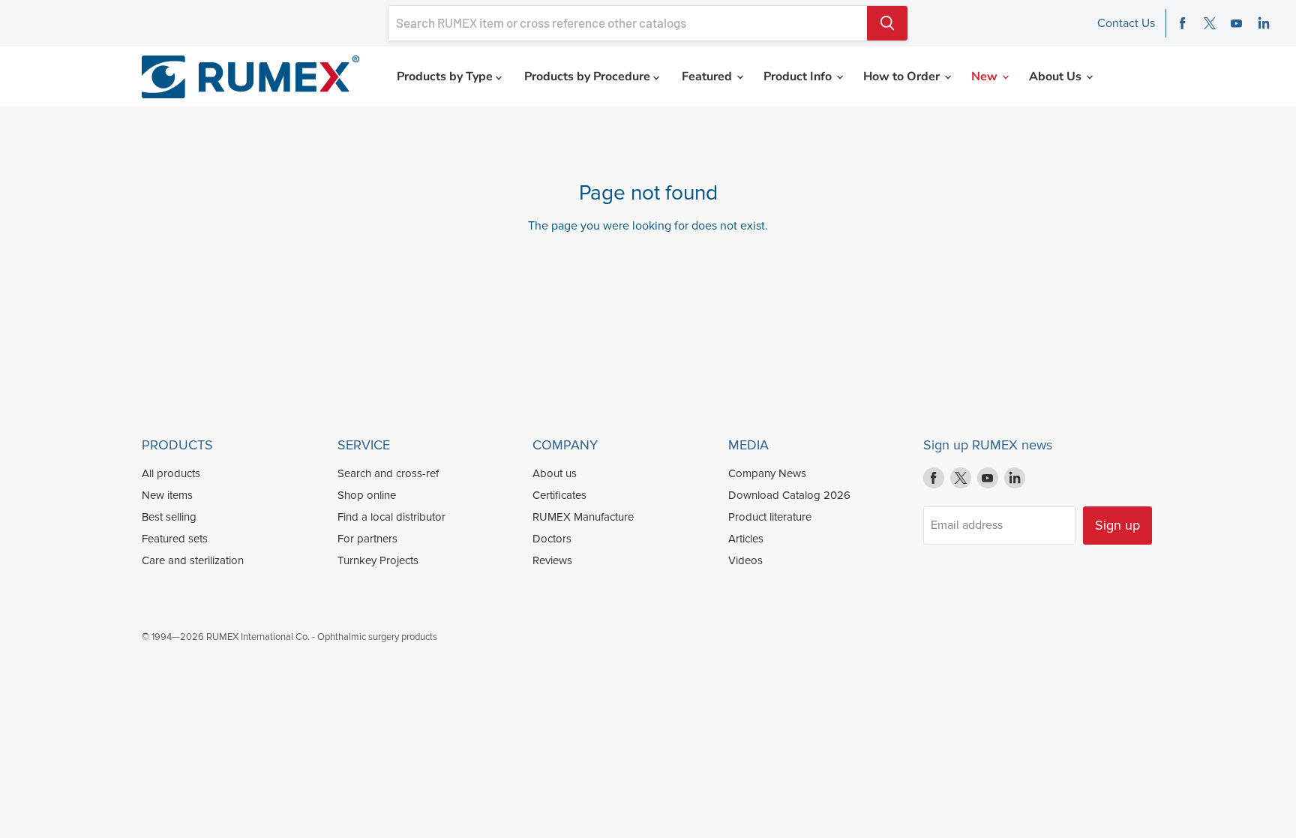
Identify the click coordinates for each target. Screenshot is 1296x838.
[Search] (887, 23)
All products (171, 473)
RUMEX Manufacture (583, 517)
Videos (745, 560)
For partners (368, 538)
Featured (708, 76)
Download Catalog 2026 (789, 495)
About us (554, 473)
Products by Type (446, 76)
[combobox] (627, 23)
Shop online (367, 495)
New (985, 76)
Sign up (1117, 525)
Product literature (770, 517)
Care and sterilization (193, 560)
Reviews (552, 560)
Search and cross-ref (388, 473)
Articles (746, 538)
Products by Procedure (588, 76)
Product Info (799, 76)
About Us (1056, 76)
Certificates (559, 495)
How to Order (903, 76)
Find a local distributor (392, 517)
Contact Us (1126, 23)
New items (167, 495)
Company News (767, 473)
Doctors (552, 538)
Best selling (169, 517)
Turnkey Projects (378, 560)
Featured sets (175, 538)
